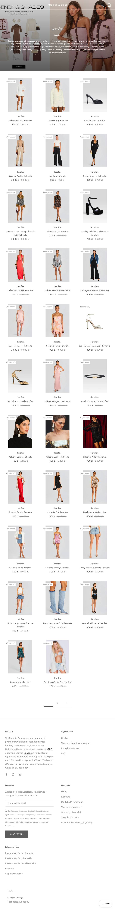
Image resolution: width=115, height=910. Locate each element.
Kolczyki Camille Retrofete (20, 456)
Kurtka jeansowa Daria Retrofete (94, 290)
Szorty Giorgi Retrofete (57, 120)
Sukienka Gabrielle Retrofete (57, 290)
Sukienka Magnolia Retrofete (57, 401)
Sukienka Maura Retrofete (57, 345)
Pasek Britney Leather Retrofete (94, 401)
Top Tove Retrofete (57, 175)
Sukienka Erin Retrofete (57, 512)
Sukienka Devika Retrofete (20, 120)
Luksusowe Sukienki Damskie (20, 863)
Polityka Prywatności (72, 802)
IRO (50, 749)
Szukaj (64, 738)
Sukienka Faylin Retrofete (57, 231)
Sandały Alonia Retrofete (94, 120)
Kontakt (65, 796)
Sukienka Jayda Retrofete (20, 682)
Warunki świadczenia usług (75, 743)
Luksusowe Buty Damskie (18, 858)
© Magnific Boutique (15, 897)
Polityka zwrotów (70, 748)
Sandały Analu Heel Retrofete (20, 401)
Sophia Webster (13, 873)
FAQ (63, 753)
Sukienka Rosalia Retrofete (20, 512)
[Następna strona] (67, 703)
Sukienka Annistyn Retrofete (57, 567)
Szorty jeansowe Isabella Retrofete (95, 567)
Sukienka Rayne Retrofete (20, 567)
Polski (10, 891)
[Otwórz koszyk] (109, 5)
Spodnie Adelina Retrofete (20, 175)
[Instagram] (13, 774)
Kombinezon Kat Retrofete (94, 512)
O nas (64, 791)
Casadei (28, 753)
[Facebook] (6, 774)
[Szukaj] (102, 4)
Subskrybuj (17, 834)
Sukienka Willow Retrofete (94, 456)
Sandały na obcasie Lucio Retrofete (94, 345)
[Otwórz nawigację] (6, 5)
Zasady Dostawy (70, 817)
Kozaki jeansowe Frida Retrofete (57, 623)
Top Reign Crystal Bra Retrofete (57, 682)
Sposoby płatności (71, 812)
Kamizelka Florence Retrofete (94, 623)
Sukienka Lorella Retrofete (94, 175)
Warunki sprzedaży (71, 807)
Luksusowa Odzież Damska (19, 853)
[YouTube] (20, 774)
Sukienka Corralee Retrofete (20, 290)
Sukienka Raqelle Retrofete (20, 345)
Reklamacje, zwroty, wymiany (77, 822)
